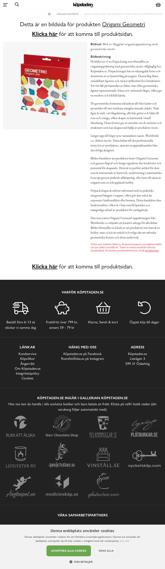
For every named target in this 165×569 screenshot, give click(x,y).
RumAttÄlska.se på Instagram (82, 358)
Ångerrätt (27, 363)
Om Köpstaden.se (27, 368)
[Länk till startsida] (49, 14)
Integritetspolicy (27, 373)
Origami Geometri (123, 24)
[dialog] (82, 547)
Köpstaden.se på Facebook (82, 354)
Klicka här (45, 33)
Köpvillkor (27, 358)
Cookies (27, 378)
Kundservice (27, 354)
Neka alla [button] (106, 550)
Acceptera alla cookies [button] (68, 550)
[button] (82, 561)
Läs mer (125, 541)
